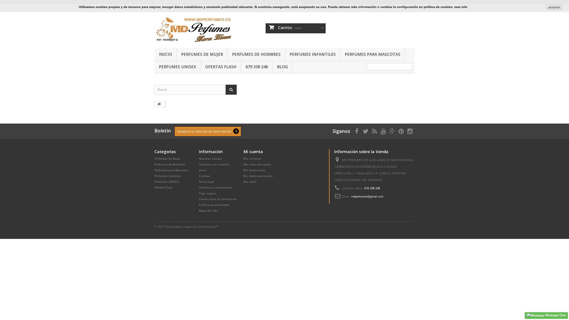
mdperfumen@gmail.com (367, 196)
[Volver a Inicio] (159, 104)
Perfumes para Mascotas (372, 54)
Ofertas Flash (220, 66)
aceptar (554, 7)
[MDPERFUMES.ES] (195, 29)
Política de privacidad (214, 205)
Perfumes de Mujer (202, 54)
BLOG (282, 66)
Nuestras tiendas (210, 158)
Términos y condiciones (215, 187)
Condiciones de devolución (218, 199)
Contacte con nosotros (214, 164)
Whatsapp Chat (555, 315)
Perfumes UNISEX (177, 66)
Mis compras (252, 158)
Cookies (204, 176)
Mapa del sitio (208, 210)
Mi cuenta (253, 151)
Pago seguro (207, 193)
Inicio (165, 54)
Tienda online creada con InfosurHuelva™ (191, 226)
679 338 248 (257, 66)
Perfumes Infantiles (313, 54)
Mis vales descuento (257, 164)
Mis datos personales (258, 176)
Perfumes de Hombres (256, 54)
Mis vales (249, 182)
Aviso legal (206, 182)
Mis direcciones (254, 170)
